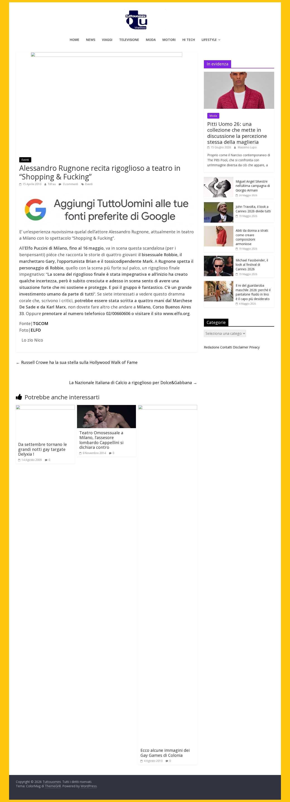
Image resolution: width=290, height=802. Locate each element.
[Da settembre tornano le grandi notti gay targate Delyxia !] (45, 407)
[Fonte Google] (106, 210)
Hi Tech (188, 39)
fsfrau (52, 184)
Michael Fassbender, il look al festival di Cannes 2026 (252, 264)
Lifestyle (209, 39)
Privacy (254, 347)
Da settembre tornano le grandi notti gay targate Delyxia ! (42, 449)
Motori (169, 39)
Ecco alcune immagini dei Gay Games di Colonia (165, 752)
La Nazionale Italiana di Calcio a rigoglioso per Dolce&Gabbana (133, 382)
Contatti (226, 347)
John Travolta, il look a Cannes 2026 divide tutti (253, 208)
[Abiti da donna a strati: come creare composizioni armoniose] (218, 228)
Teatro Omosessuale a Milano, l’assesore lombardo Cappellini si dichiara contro (101, 440)
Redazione (211, 347)
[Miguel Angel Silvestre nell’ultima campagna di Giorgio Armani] (218, 179)
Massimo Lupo (247, 147)
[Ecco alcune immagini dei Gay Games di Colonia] (167, 407)
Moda (151, 39)
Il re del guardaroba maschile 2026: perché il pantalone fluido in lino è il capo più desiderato (253, 292)
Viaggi (107, 39)
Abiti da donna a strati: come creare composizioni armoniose (252, 237)
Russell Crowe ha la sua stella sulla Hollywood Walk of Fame (77, 362)
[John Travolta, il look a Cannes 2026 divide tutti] (218, 204)
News (90, 39)
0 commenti (70, 184)
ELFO (36, 330)
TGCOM (40, 323)
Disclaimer (240, 347)
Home (74, 39)
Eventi (25, 160)
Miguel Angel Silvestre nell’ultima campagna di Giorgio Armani (253, 185)
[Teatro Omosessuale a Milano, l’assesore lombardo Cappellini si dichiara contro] (106, 407)
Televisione (129, 39)
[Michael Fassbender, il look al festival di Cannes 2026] (218, 258)
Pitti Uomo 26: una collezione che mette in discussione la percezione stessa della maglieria (237, 132)
